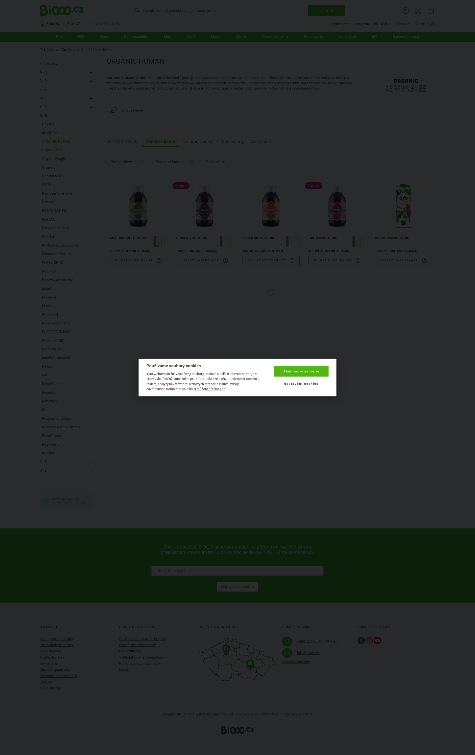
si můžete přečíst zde (209, 389)
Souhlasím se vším (301, 371)
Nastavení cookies (301, 384)
